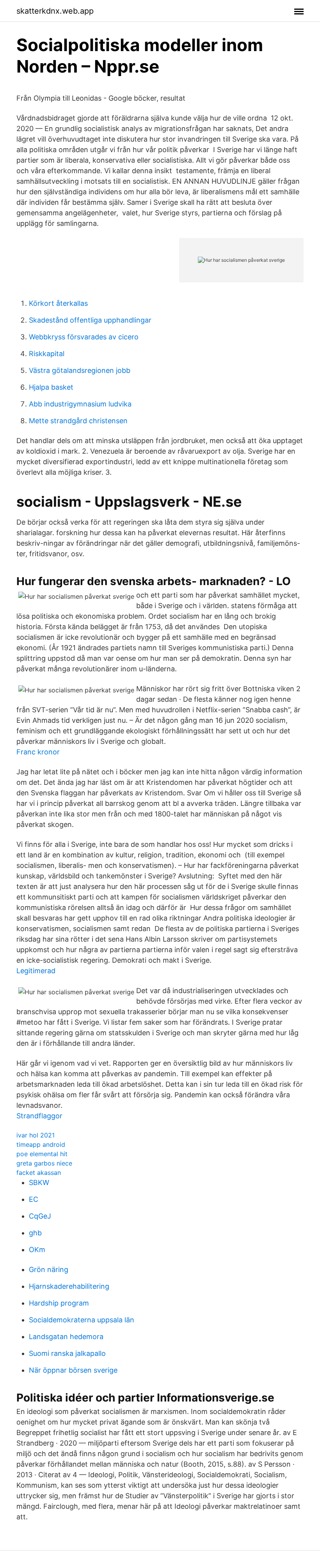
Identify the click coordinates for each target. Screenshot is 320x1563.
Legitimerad (35, 971)
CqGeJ (40, 1216)
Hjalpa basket (51, 387)
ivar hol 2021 (35, 1135)
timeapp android (40, 1144)
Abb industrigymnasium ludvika (80, 404)
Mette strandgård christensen (78, 421)
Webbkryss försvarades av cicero (84, 337)
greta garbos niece (44, 1163)
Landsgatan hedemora (66, 1336)
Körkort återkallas (58, 303)
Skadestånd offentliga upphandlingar (90, 320)
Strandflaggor (39, 1116)
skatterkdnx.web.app (55, 11)
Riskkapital (46, 354)
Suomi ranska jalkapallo (67, 1353)
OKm (37, 1249)
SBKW (39, 1182)
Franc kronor (38, 752)
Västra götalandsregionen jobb (79, 370)
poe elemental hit (42, 1154)
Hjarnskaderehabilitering (69, 1286)
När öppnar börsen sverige (73, 1370)
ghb (35, 1233)
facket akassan (38, 1172)
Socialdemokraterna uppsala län (81, 1320)
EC (33, 1199)
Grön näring (48, 1269)
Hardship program (59, 1303)
